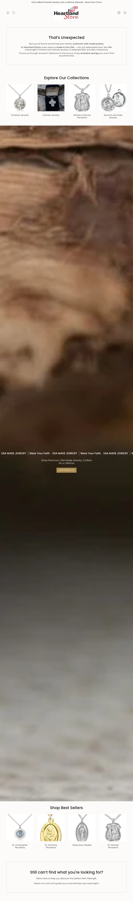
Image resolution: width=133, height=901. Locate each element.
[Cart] (125, 12)
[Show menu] (7, 12)
